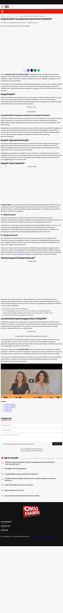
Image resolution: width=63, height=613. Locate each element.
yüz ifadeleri (48, 352)
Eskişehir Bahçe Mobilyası (49, 536)
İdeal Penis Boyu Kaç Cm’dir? (14, 490)
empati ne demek (9, 408)
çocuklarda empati (9, 404)
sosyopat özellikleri (18, 252)
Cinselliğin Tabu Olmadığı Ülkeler (15, 469)
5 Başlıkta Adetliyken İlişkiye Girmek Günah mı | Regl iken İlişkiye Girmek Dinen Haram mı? (30, 479)
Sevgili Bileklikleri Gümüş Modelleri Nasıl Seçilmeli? (21, 474)
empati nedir (7, 409)
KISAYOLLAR (5, 526)
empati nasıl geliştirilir (10, 406)
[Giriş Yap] (61, 6)
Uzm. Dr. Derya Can (35, 536)
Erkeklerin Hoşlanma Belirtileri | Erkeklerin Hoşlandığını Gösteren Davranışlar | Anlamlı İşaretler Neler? (30, 463)
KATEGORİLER (6, 522)
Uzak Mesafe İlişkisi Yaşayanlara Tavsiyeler (19, 485)
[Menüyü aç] (2, 6)
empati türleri (8, 411)
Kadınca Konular (10, 16)
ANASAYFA (3, 16)
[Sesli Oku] (24, 70)
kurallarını (15, 444)
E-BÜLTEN (4, 530)
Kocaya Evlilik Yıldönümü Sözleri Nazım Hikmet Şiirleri (22, 496)
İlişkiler (17, 16)
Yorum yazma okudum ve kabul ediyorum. (18, 444)
